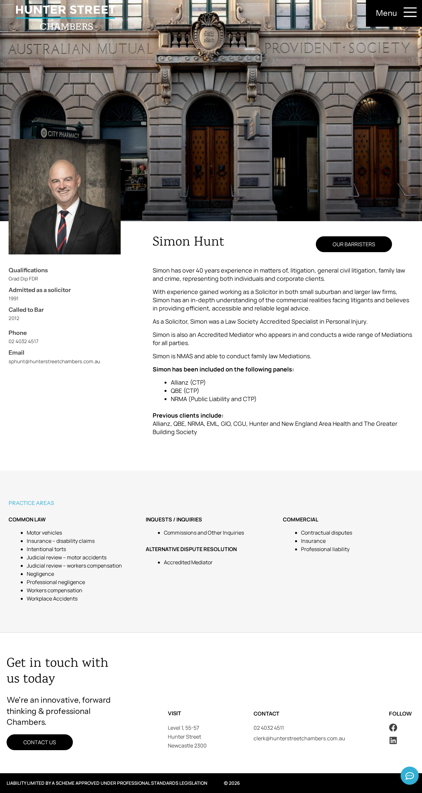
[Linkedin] (393, 740)
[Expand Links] (410, 776)
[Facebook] (393, 727)
